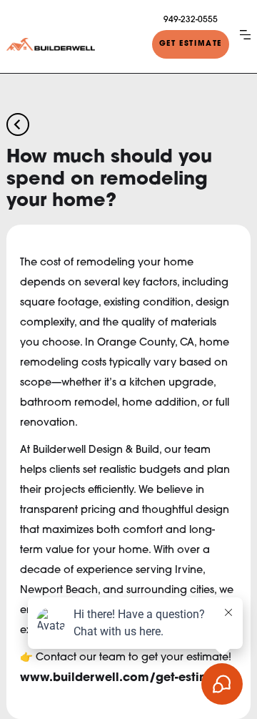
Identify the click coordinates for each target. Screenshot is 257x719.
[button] (245, 34)
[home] (50, 44)
